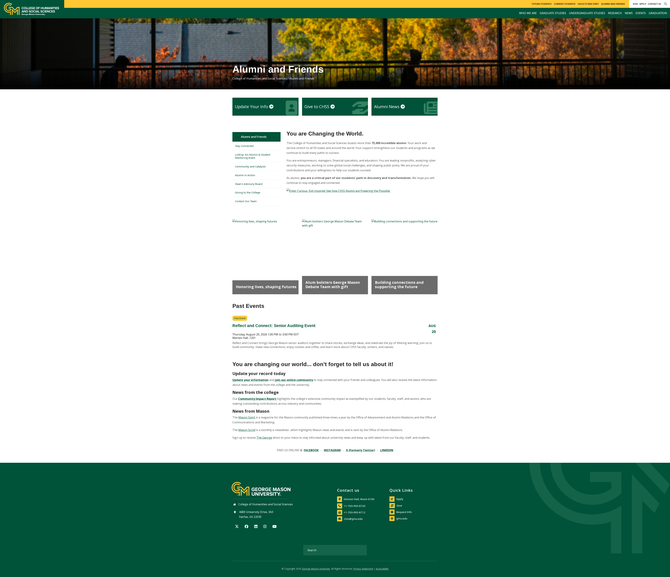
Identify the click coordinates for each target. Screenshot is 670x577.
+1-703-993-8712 (354, 512)
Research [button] (615, 13)
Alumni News (386, 106)
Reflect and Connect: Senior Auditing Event (273, 325)
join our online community (294, 380)
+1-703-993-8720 (354, 506)
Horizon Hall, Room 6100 (359, 499)
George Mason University (316, 568)
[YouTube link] (274, 527)
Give (635, 3)
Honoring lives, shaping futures (266, 286)
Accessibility (382, 568)
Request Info (404, 512)
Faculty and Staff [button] (588, 3)
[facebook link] (246, 527)
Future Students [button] (542, 3)
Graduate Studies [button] (553, 13)
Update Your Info (251, 106)
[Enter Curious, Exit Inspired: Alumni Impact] (338, 190)
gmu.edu (401, 518)
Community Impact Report (257, 399)
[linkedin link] (255, 527)
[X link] (236, 527)
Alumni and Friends (254, 137)
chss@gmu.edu (353, 518)
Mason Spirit (246, 417)
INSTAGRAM (332, 450)
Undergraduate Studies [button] (587, 13)
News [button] (629, 13)
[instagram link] (265, 527)
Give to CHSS (316, 106)
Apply (642, 3)
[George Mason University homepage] (264, 486)
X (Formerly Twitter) (360, 450)
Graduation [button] (658, 13)
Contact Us (654, 3)
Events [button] (641, 13)
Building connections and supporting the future (399, 284)
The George (264, 438)
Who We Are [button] (528, 13)
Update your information (250, 380)
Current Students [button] (564, 3)
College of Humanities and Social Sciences (259, 78)
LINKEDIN (386, 450)
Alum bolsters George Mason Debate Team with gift (333, 284)
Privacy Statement (363, 568)
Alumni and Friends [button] (613, 3)
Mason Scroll (246, 430)
